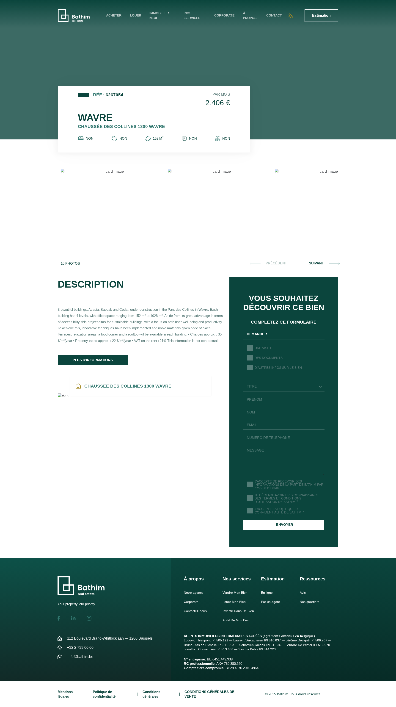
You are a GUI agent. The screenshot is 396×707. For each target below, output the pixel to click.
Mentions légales (65, 694)
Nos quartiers (309, 602)
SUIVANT (316, 263)
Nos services (192, 15)
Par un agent (270, 602)
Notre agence (194, 592)
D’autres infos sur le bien (278, 367)
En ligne (267, 592)
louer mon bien (234, 602)
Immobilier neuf (159, 15)
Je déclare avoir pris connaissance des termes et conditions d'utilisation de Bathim (287, 498)
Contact (274, 15)
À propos (249, 15)
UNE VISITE (263, 348)
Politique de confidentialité (104, 694)
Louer (135, 15)
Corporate (224, 15)
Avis (303, 592)
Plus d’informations (93, 360)
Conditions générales (151, 694)
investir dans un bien (238, 611)
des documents (269, 358)
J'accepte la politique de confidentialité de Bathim (279, 510)
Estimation (321, 15)
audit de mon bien (236, 620)
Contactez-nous (195, 611)
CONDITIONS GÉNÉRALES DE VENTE (209, 694)
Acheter (113, 15)
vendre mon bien (235, 592)
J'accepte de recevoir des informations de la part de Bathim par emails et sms (289, 484)
